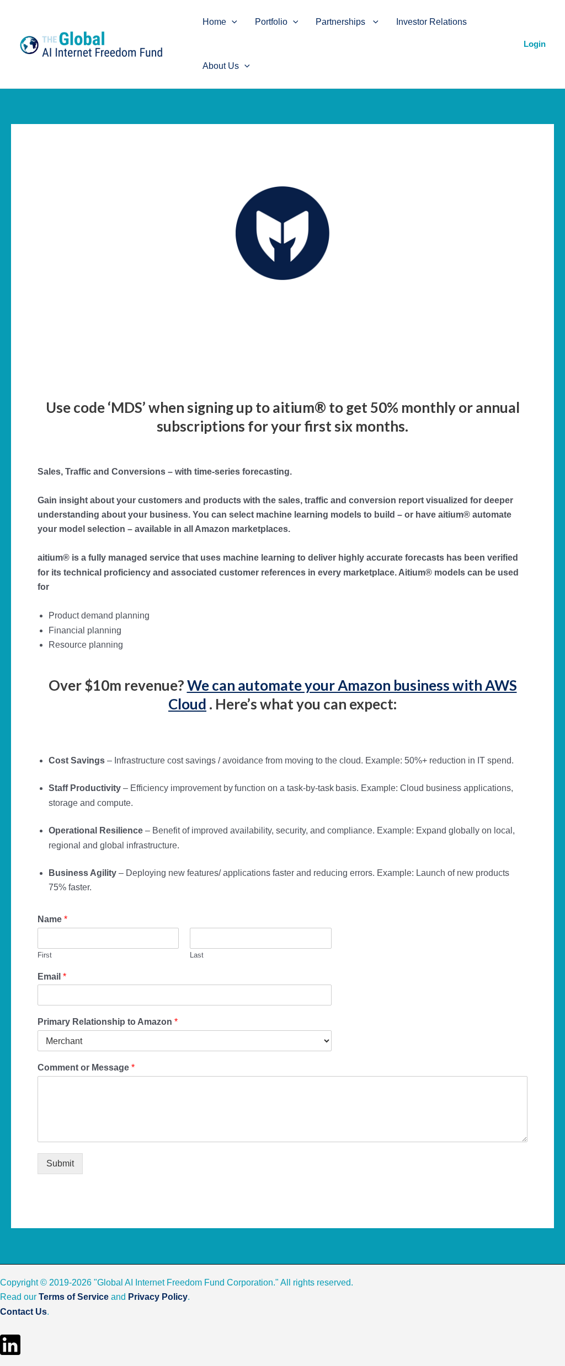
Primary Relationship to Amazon (108, 1021)
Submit (60, 1163)
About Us (220, 66)
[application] (231, 22)
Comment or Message (86, 1067)
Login (535, 44)
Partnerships (341, 21)
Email (52, 976)
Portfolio (271, 21)
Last (197, 955)
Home (214, 21)
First (45, 955)
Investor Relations (431, 21)
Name (52, 919)
